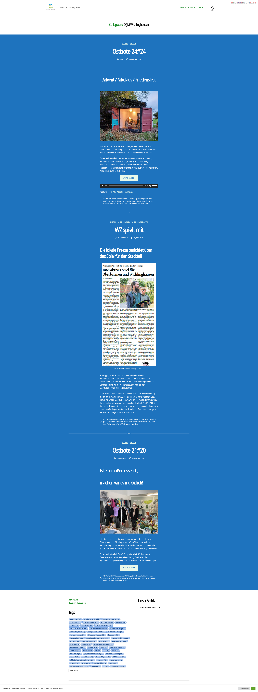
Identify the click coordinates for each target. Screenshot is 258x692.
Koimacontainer (126, 201)
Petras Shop (132, 578)
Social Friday (119, 203)
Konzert (134, 201)
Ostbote (133, 43)
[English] (239, 3)
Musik (106, 651)
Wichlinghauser (124, 222)
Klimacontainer (113, 635)
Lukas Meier (124, 238)
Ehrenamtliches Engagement (103, 644)
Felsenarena (149, 576)
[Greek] (245, 3)
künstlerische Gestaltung (114, 654)
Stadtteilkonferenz (129, 203)
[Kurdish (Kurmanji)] (248, 3)
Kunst (112, 578)
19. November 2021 (138, 458)
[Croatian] (237, 3)
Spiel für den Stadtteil (109, 422)
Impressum (73, 599)
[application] (129, 186)
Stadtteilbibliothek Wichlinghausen (126, 422)
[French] (241, 3)
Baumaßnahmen (116, 660)
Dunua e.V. (151, 199)
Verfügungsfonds (112, 424)
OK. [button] (253, 688)
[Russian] (252, 3)
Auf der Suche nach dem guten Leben (81, 660)
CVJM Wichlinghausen (141, 199)
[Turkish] (255, 3)
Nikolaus (112, 203)
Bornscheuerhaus (108, 419)
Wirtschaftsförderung (121, 581)
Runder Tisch (154, 419)
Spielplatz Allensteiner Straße (93, 654)
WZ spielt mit (129, 229)
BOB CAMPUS (130, 199)
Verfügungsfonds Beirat (96, 632)
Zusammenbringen (110, 619)
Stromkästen (101, 660)
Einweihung (92, 647)
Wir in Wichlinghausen (142, 203)
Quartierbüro (145, 419)
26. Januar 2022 (138, 238)
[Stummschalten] (150, 186)
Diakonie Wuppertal (103, 657)
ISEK (105, 666)
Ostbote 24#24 (129, 51)
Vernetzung (75, 622)
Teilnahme (86, 644)
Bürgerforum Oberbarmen (98, 628)
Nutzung (125, 43)
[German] (243, 3)
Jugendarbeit (106, 578)
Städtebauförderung (117, 628)
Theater (105, 581)
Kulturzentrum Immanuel (144, 201)
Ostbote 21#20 (129, 450)
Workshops (135, 424)
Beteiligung (74, 644)
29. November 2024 (135, 59)
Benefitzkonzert (121, 199)
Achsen (190, 7)
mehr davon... (75, 671)
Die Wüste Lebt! (87, 657)
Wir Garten (111, 581)
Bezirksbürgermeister (117, 647)
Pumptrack (74, 663)
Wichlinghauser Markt (140, 222)
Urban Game (103, 641)
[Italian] (246, 3)
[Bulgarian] (236, 3)
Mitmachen (106, 203)
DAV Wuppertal (129, 576)
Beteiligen (95, 666)
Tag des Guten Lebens (115, 632)
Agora (103, 647)
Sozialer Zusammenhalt (78, 628)
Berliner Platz (74, 651)
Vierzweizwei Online (76, 638)
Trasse (115, 651)
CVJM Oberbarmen (88, 641)
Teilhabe (120, 622)
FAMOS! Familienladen (109, 201)
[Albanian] (232, 3)
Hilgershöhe (74, 641)
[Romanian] (250, 3)
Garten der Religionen (77, 647)
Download (129, 191)
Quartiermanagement (77, 635)
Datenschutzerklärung (77, 603)
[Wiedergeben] (102, 186)
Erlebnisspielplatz (100, 663)
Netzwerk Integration (119, 641)
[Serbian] (254, 3)
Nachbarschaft (75, 654)
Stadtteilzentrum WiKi (143, 422)
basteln (113, 199)
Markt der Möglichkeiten (120, 638)
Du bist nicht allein (139, 576)
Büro (182, 7)
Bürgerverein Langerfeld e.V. (79, 666)
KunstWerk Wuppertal (121, 578)
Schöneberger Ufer (117, 666)
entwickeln (130, 419)
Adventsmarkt (107, 199)
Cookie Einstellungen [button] (244, 688)
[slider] (154, 185)
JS (122, 59)
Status (199, 7)
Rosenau (112, 663)
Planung (113, 222)
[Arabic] (234, 3)
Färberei (119, 201)
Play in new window (115, 191)
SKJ (97, 651)
